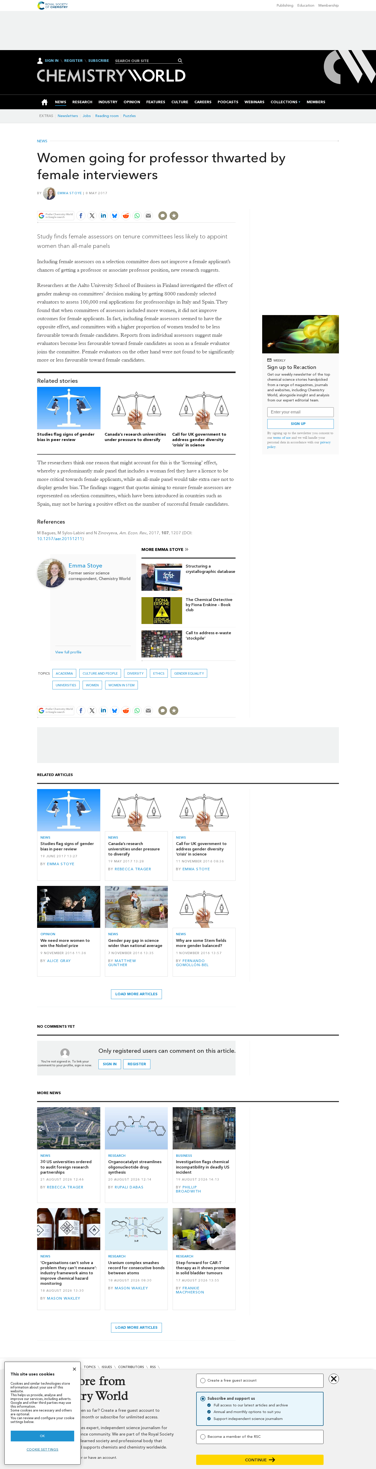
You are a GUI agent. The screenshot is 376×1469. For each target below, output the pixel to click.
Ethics (158, 673)
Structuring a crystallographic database (210, 569)
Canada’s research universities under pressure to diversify (135, 437)
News (42, 141)
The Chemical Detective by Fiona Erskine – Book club (209, 604)
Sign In (52, 61)
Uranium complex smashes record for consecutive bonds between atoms (136, 1268)
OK (42, 1436)
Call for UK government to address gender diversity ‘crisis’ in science (199, 439)
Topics (90, 1367)
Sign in (110, 1064)
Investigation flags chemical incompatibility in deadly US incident (202, 1167)
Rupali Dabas (129, 1187)
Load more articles (136, 994)
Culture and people (100, 673)
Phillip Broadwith (188, 1189)
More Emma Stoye (162, 549)
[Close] (74, 1369)
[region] (42, 1413)
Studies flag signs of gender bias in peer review (66, 437)
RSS (153, 1367)
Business (184, 1156)
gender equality (189, 673)
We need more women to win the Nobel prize (65, 943)
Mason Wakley (63, 1298)
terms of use (282, 437)
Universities (66, 685)
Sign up (298, 424)
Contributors (131, 1367)
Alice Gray (59, 961)
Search (180, 61)
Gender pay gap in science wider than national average (135, 943)
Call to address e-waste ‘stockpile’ (208, 635)
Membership (328, 5)
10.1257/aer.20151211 (59, 538)
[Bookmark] (174, 215)
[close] (235, 204)
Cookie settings (43, 1449)
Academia (64, 673)
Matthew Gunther (122, 963)
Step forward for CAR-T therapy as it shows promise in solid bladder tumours (202, 1268)
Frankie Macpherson (190, 1290)
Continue (256, 1460)
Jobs (87, 116)
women (92, 685)
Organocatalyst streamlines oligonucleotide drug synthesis (134, 1167)
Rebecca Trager (133, 869)
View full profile (68, 652)
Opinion (47, 934)
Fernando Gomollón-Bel (192, 963)
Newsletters (68, 116)
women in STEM (121, 685)
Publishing (285, 5)
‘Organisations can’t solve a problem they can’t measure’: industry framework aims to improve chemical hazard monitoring (68, 1273)
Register (73, 61)
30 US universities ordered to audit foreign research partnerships (66, 1167)
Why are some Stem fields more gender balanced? (201, 943)
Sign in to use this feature (211, 204)
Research (117, 1156)
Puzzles (129, 116)
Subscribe (98, 61)
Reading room (107, 116)
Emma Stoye (70, 193)
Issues (107, 1367)
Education (305, 5)
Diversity (135, 673)
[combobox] (147, 60)
